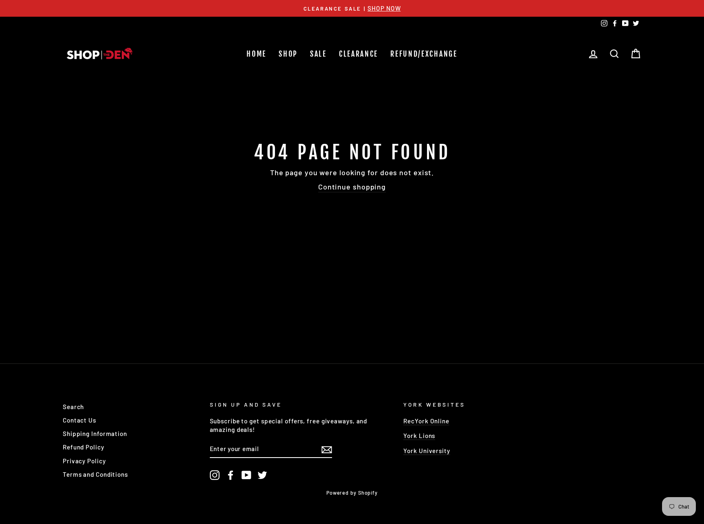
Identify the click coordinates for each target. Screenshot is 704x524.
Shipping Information (95, 433)
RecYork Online (426, 421)
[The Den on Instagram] (215, 475)
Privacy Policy (84, 461)
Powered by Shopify (352, 492)
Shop (288, 53)
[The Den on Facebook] (230, 475)
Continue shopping (352, 186)
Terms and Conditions (95, 474)
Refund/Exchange (424, 53)
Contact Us (79, 420)
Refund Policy (83, 447)
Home (256, 53)
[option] (352, 8)
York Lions (419, 435)
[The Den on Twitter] (262, 475)
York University (426, 450)
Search (73, 406)
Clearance (358, 53)
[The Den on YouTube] (246, 475)
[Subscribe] (326, 449)
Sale (318, 53)
